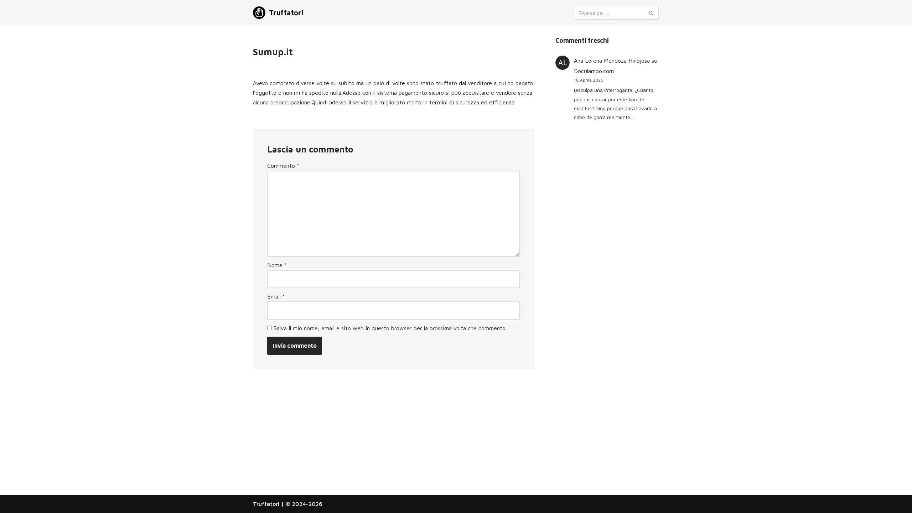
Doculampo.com (594, 71)
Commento (283, 165)
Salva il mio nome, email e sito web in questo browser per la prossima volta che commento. (390, 328)
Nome (277, 265)
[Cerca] (651, 13)
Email (276, 296)
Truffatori (266, 504)
